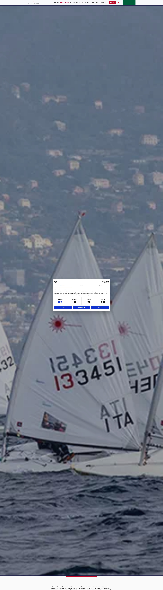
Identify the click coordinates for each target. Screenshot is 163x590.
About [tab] (100, 285)
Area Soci (112, 2)
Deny (63, 307)
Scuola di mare (74, 2)
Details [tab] (81, 285)
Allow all (100, 307)
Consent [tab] (62, 285)
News (92, 2)
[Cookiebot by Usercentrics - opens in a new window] (103, 282)
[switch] (74, 302)
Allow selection (81, 307)
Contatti (103, 2)
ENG (118, 2)
